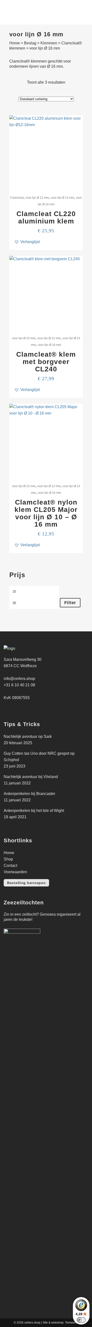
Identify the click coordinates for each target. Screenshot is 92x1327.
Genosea (48, 914)
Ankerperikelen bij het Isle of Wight (34, 810)
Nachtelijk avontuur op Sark (28, 736)
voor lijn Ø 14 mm (62, 197)
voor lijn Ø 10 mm (23, 338)
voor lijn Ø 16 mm (49, 345)
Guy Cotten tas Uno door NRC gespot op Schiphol (39, 756)
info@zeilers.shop (19, 679)
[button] (27, 242)
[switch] (81, 1320)
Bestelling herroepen (26, 883)
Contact (10, 865)
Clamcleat (17, 197)
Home (14, 43)
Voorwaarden (15, 872)
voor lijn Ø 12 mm (37, 197)
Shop (8, 859)
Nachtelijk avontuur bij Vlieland (31, 777)
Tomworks (72, 1322)
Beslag (30, 43)
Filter (70, 602)
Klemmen (48, 43)
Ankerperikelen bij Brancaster (29, 794)
